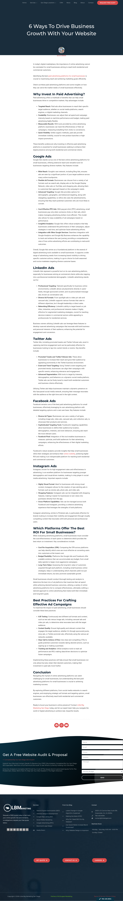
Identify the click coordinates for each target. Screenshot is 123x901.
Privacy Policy (111, 896)
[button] (107, 3)
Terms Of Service (99, 896)
